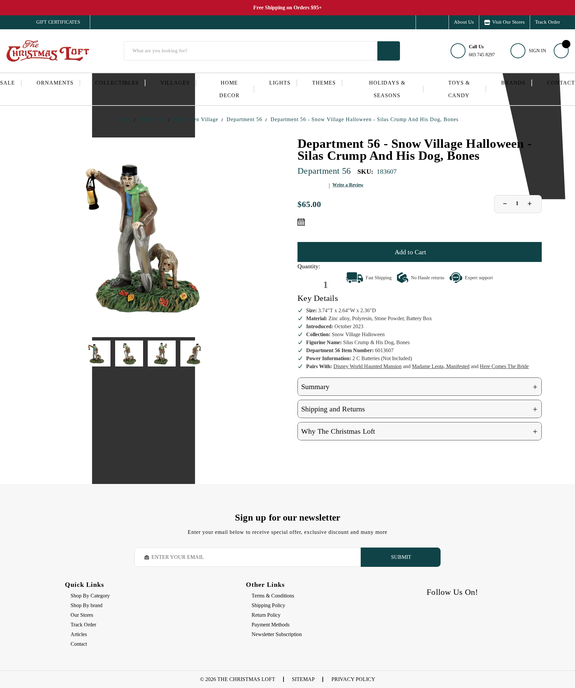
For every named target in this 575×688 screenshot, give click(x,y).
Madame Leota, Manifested (441, 366)
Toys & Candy (459, 89)
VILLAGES (175, 83)
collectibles (117, 83)
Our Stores (82, 615)
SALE (7, 83)
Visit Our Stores (508, 22)
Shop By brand (86, 605)
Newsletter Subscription (277, 634)
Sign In (537, 50)
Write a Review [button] (347, 184)
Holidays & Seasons (387, 89)
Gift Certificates (53, 22)
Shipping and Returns (419, 409)
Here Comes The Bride (504, 366)
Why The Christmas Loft (419, 431)
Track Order (547, 22)
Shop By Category (90, 595)
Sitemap (303, 679)
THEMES (324, 83)
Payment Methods (270, 624)
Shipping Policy (268, 605)
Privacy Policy (353, 679)
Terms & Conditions (273, 595)
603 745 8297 (482, 50)
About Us (464, 22)
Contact (561, 83)
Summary (419, 386)
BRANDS (513, 83)
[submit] (388, 51)
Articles (79, 634)
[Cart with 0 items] (561, 50)
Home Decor (229, 89)
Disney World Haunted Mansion (367, 366)
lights (279, 83)
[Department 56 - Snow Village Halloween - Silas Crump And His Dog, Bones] (145, 237)
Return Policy (266, 615)
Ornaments (55, 83)
